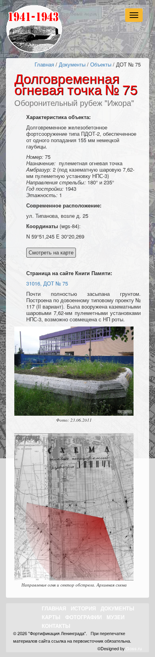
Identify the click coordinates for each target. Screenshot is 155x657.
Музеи (115, 617)
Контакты (56, 626)
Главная (44, 64)
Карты (51, 617)
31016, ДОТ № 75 (47, 283)
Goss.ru (134, 648)
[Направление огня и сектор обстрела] (74, 507)
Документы (72, 64)
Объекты (100, 64)
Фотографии (83, 617)
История (83, 608)
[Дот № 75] (74, 371)
